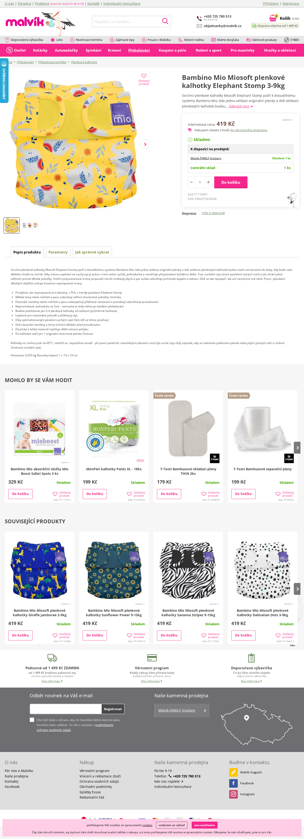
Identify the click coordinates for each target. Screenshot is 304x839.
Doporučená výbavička (27, 40)
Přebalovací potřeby (52, 62)
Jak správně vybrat (92, 252)
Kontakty (12, 781)
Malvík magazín (251, 772)
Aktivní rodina (194, 40)
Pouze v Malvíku (159, 40)
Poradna (24, 3)
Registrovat (113, 709)
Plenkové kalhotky (84, 62)
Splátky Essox (90, 792)
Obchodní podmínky (96, 786)
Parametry (58, 252)
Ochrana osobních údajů (99, 781)
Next (145, 144)
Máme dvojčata (228, 40)
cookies (147, 825)
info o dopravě (213, 213)
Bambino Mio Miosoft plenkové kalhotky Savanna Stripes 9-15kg (188, 612)
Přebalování (25, 62)
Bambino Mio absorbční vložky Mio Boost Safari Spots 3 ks (39, 471)
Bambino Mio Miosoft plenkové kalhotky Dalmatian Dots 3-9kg (262, 612)
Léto (59, 40)
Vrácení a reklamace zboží (100, 776)
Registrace (291, 3)
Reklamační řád (92, 797)
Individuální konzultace (121, 3)
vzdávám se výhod (172, 825)
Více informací (51, 681)
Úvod (8, 62)
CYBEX (294, 40)
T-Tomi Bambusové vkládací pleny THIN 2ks (188, 471)
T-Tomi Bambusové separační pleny (262, 469)
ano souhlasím (204, 825)
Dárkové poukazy (264, 40)
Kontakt (93, 3)
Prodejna (42, 3)
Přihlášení (271, 3)
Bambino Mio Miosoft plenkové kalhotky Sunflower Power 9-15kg (114, 612)
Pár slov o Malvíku (19, 770)
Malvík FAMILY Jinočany (205, 158)
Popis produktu (27, 252)
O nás (9, 3)
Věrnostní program (94, 770)
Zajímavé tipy (125, 40)
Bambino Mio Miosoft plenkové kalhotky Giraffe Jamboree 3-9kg (39, 612)
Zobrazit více (239, 106)
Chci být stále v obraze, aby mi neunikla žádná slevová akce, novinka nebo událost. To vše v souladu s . (78, 725)
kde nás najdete (167, 781)
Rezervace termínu (89, 40)
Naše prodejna (16, 776)
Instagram (247, 794)
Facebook (12, 786)
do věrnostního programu (248, 130)
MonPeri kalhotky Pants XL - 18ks (114, 469)
